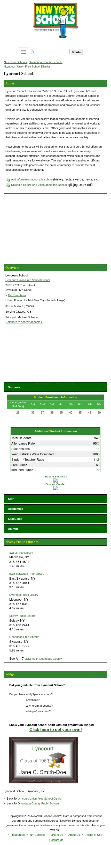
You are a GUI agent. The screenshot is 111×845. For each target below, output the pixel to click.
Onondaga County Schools (45, 62)
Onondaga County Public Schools (39, 803)
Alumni (13, 528)
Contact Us (56, 839)
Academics (15, 508)
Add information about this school (32, 179)
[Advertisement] (42, 228)
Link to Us (57, 834)
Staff (11, 498)
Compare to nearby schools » (24, 321)
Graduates (15, 518)
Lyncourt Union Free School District (27, 66)
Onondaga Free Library (24, 636)
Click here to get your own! (55, 729)
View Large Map (66, 383)
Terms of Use (93, 834)
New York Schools (15, 62)
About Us (74, 834)
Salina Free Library (21, 552)
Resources (18, 834)
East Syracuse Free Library (26, 573)
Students (14, 387)
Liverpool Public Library (23, 594)
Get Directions (17, 295)
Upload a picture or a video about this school (39, 184)
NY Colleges (37, 834)
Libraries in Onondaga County (43, 658)
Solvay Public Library (22, 615)
